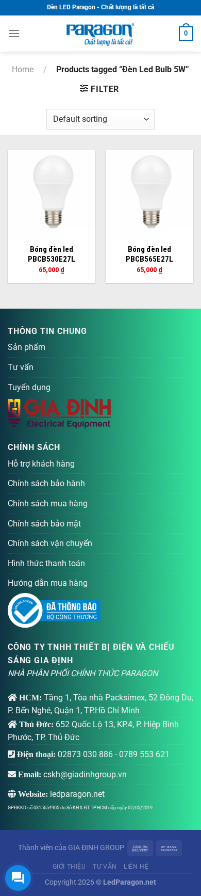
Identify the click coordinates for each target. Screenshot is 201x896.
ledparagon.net (77, 794)
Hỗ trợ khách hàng (41, 464)
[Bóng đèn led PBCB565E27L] (149, 194)
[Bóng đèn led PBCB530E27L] (51, 194)
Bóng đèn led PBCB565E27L (149, 254)
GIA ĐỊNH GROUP (96, 847)
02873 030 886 (85, 754)
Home (23, 69)
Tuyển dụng (29, 387)
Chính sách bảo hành (46, 483)
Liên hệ (136, 866)
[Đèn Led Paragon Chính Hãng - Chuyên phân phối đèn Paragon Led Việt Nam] (100, 33)
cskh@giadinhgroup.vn (85, 774)
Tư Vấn (105, 866)
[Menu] (14, 33)
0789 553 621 (144, 754)
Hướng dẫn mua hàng (48, 583)
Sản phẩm (26, 347)
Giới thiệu (69, 866)
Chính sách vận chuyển (50, 543)
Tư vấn (21, 367)
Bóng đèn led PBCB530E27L (51, 254)
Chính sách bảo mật (44, 524)
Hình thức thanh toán (46, 563)
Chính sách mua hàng (48, 503)
